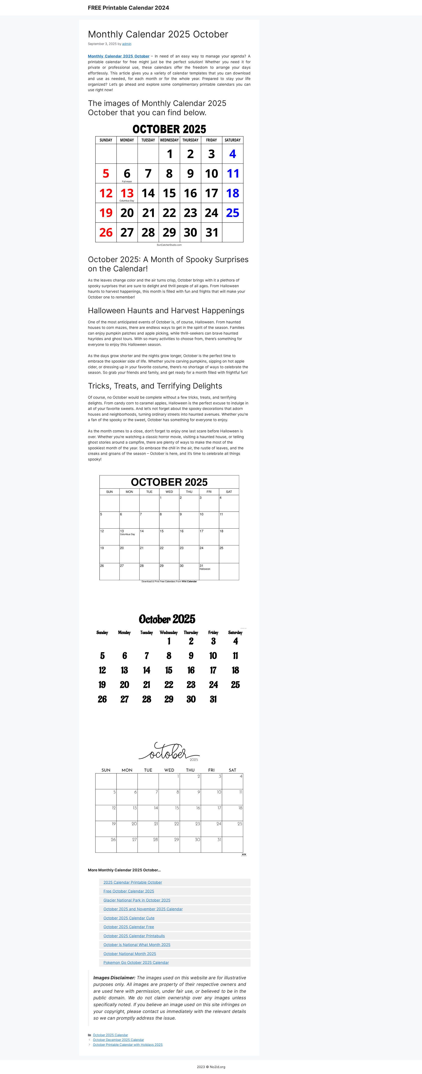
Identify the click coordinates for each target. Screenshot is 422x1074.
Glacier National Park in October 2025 (137, 900)
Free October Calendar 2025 (129, 891)
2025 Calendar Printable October (133, 882)
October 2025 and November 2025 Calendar (143, 909)
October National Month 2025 (130, 954)
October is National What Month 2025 (137, 945)
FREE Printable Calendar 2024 (128, 7)
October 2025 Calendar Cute (129, 918)
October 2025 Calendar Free (129, 927)
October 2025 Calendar (110, 1035)
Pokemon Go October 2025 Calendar (136, 962)
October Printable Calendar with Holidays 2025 (128, 1044)
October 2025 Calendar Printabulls (134, 936)
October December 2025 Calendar (118, 1040)
